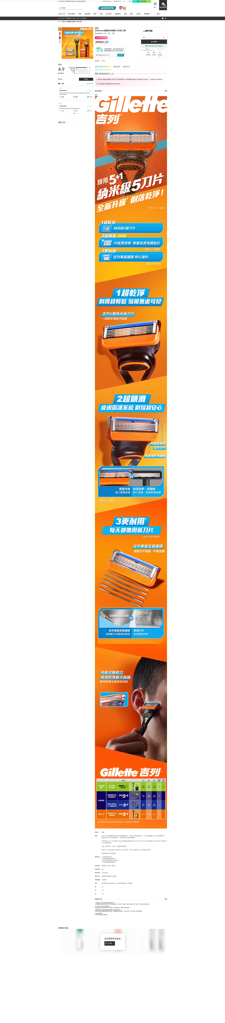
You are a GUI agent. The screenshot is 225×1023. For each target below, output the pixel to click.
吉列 (96, 28)
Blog (124, 1)
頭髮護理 (117, 14)
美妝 (101, 14)
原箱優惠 (147, 14)
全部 (59, 83)
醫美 (95, 14)
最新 (63, 83)
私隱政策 (115, 1021)
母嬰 (125, 14)
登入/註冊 (108, 943)
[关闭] (222, 1021)
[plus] (163, 37)
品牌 (158, 14)
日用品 (138, 14)
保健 (79, 14)
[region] (112, 1021)
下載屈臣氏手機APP (107, 1)
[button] (163, 5)
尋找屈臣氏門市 (117, 1)
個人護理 (109, 14)
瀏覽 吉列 (62, 122)
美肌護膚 (87, 14)
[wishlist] (109, 33)
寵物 (131, 14)
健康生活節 (61, 14)
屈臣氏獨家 (71, 14)
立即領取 (120, 55)
